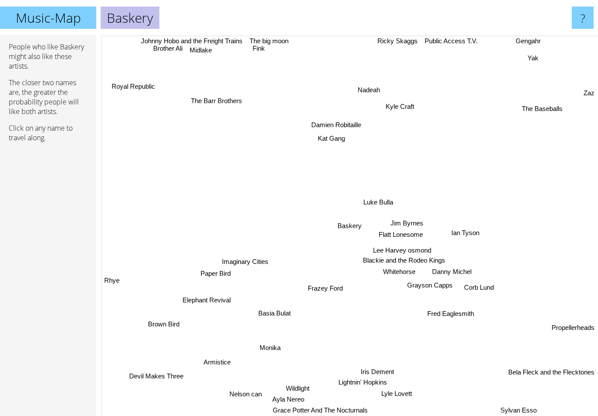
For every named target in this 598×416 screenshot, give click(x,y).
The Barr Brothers (216, 100)
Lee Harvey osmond (402, 250)
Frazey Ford (324, 288)
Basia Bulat (273, 312)
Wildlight (300, 388)
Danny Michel (451, 272)
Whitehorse (399, 272)
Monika (267, 346)
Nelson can (243, 393)
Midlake (200, 50)
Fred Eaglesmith (453, 313)
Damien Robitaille (336, 125)
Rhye (112, 278)
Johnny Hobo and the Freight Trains (191, 41)
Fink (258, 48)
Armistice (215, 360)
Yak (531, 57)
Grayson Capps (430, 285)
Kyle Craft (399, 106)
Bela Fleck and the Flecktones (551, 372)
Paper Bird (216, 273)
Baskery (350, 225)
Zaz (589, 92)
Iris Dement (395, 372)
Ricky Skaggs (396, 41)
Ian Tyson (466, 233)
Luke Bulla (380, 203)
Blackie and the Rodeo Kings (404, 260)
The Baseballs (540, 107)
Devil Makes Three (151, 372)
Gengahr (526, 41)
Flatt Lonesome (401, 235)
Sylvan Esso (522, 410)
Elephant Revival (206, 300)
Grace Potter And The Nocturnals (317, 410)
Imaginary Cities (245, 261)
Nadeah (369, 90)
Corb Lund (478, 288)
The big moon (268, 41)
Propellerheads (573, 323)
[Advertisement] (48, 283)
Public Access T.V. (449, 41)
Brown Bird (162, 322)
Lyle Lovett (403, 394)
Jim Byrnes (406, 224)
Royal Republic (136, 83)
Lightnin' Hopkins (358, 383)
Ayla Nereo (289, 399)
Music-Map (48, 18)
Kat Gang (330, 138)
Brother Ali (168, 48)
